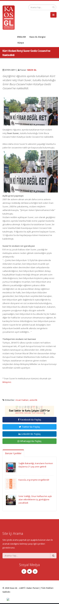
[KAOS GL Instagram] (35, 571)
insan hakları (22, 399)
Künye (21, 42)
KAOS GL (32, 69)
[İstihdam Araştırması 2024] (29, 409)
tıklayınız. (7, 382)
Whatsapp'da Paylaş (30, 441)
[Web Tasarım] (32, 599)
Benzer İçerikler (13, 453)
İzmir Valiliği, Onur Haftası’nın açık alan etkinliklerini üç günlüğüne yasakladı (35, 499)
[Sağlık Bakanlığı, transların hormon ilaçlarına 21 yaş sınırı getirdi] (11, 467)
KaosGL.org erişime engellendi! (34, 479)
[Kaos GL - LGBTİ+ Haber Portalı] (9, 17)
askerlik (33, 399)
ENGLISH (21, 37)
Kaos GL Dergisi (38, 37)
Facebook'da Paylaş (30, 419)
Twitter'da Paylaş (30, 426)
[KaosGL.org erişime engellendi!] (11, 483)
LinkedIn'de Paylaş (30, 433)
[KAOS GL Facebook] (23, 571)
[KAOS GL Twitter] (29, 571)
